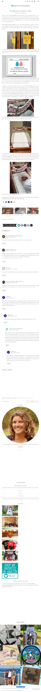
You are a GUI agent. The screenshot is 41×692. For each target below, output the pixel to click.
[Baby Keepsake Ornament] (8, 211)
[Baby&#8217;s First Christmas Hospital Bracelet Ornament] (33, 211)
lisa (7, 267)
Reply (4, 243)
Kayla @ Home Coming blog (14, 281)
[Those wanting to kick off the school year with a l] (10, 655)
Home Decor (11, 219)
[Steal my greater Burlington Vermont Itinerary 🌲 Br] (10, 675)
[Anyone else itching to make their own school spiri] (10, 635)
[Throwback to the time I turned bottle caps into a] (30, 675)
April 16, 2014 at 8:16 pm (15, 352)
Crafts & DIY (5, 219)
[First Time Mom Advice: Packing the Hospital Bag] (20, 211)
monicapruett (10, 249)
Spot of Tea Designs (15, 328)
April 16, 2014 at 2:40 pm (12, 316)
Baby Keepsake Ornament (7, 214)
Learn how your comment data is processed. (25, 398)
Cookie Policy (20, 690)
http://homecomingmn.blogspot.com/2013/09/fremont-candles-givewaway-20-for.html (20, 287)
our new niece (14, 15)
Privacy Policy (20, 500)
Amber (8, 296)
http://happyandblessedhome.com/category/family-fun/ (12, 258)
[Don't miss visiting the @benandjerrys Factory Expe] (30, 655)
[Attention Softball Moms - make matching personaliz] (30, 635)
